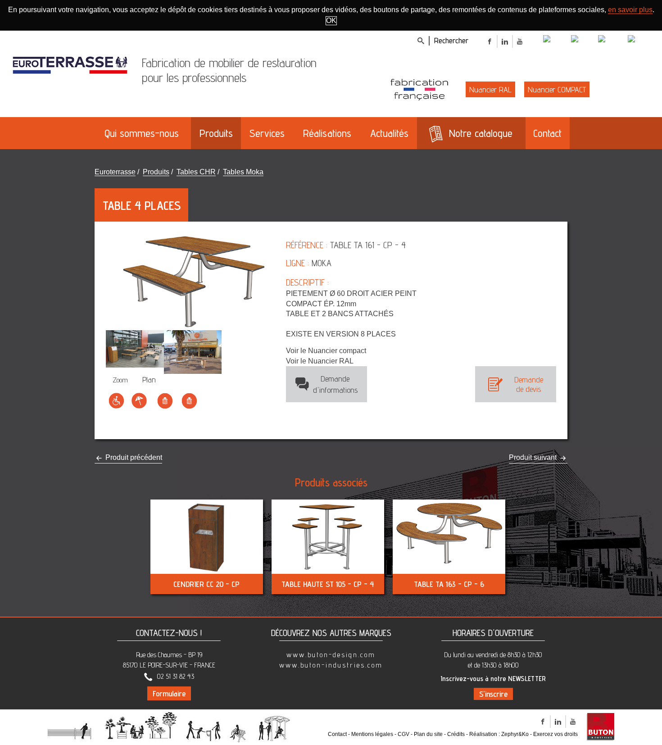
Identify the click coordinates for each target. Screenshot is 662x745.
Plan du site (428, 734)
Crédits (456, 734)
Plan (149, 379)
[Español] (641, 40)
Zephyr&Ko (515, 734)
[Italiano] (583, 40)
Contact (337, 734)
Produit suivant (533, 457)
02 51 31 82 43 (175, 676)
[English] (556, 40)
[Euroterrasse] (70, 64)
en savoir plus (630, 10)
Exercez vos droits (555, 734)
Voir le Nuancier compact (326, 350)
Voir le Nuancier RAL (320, 361)
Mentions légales (372, 734)
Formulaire (169, 693)
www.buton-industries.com (331, 665)
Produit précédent (133, 457)
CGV (403, 734)
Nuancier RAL (490, 89)
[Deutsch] (612, 40)
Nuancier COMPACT (557, 89)
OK (331, 20)
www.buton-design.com (331, 654)
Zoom (120, 380)
